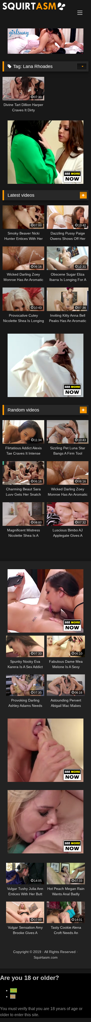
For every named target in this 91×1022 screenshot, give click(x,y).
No (12, 996)
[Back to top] (75, 1007)
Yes (13, 990)
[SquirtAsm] (37, 7)
